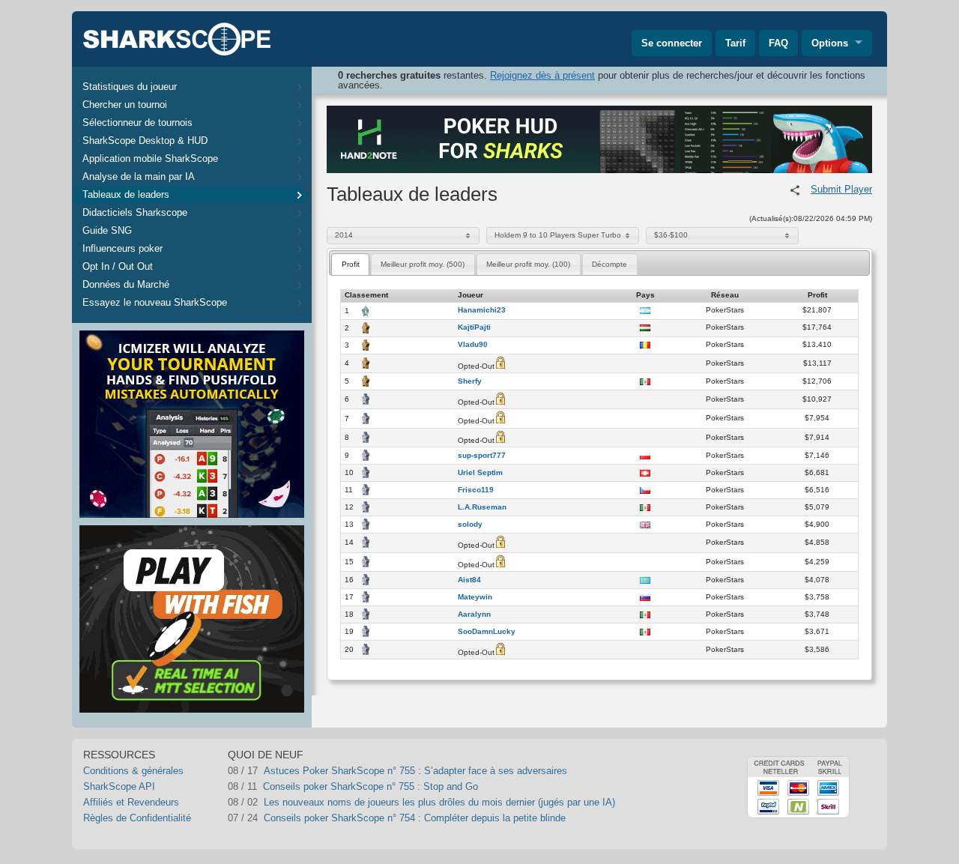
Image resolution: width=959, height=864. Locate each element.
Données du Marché (125, 284)
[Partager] (795, 190)
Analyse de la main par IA (138, 176)
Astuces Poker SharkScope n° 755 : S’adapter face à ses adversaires (415, 770)
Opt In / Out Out (117, 266)
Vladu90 (473, 344)
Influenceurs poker (122, 248)
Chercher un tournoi (124, 104)
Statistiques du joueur (129, 86)
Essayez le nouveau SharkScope (154, 302)
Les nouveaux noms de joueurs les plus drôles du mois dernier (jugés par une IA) (439, 802)
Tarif (735, 43)
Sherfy (470, 381)
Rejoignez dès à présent (542, 75)
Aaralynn (474, 614)
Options (829, 43)
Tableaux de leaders (125, 194)
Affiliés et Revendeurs (131, 802)
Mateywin (475, 597)
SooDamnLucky (486, 631)
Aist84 (469, 580)
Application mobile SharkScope (150, 158)
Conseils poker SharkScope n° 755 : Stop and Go (370, 786)
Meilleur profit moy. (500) (423, 264)
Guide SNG (107, 230)
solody (470, 524)
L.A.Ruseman (482, 507)
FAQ (778, 43)
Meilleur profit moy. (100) (528, 264)
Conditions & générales (133, 770)
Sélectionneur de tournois (137, 122)
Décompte (609, 264)
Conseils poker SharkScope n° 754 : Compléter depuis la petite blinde (415, 818)
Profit (351, 264)
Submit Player (841, 189)
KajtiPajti (474, 327)
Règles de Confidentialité (137, 818)
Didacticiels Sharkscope (134, 212)
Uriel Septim (480, 473)
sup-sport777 (482, 455)
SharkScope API (119, 786)
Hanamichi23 (482, 310)
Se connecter (671, 43)
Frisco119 (476, 490)
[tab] (350, 264)
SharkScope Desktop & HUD (145, 140)
